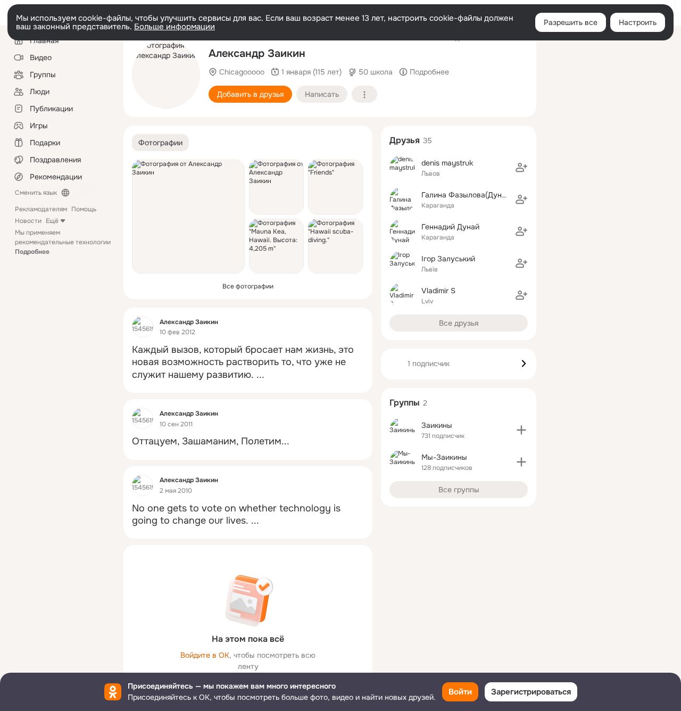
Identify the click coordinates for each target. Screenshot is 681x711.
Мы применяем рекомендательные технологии (63, 242)
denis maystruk (447, 163)
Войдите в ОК (204, 655)
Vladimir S (438, 290)
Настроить (638, 22)
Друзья (404, 140)
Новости (28, 221)
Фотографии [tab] (160, 142)
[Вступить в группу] (521, 430)
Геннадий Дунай (450, 227)
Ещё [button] (52, 221)
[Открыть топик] (248, 362)
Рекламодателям (41, 209)
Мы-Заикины (444, 457)
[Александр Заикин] (142, 326)
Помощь (83, 209)
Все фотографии (247, 286)
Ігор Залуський (448, 258)
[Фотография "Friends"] (335, 187)
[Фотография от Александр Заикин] (166, 74)
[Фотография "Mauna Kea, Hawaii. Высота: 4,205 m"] (276, 246)
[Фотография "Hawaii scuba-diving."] (335, 246)
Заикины (436, 425)
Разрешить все (570, 22)
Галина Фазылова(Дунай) (466, 195)
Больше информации (174, 26)
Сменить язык (36, 192)
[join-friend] (521, 167)
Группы (404, 402)
